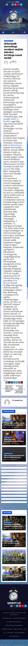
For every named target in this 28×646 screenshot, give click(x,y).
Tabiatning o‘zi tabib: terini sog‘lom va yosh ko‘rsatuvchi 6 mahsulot (9, 388)
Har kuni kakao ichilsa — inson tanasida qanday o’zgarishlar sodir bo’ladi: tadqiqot (14, 425)
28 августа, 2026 (9, 528)
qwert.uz (14, 61)
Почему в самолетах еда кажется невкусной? (13, 576)
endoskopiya (14, 145)
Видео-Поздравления (19, 632)
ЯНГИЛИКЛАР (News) (7, 618)
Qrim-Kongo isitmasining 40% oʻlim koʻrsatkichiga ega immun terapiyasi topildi (14, 457)
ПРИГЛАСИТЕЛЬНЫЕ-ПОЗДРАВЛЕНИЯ (14, 625)
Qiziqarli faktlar (8, 522)
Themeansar (15, 614)
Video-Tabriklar (10, 632)
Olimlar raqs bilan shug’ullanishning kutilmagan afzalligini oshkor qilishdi (14, 441)
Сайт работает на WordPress (9, 612)
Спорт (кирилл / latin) (9, 556)
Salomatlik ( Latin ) (9, 40)
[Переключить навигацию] (13, 32)
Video (25, 629)
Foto (5, 632)
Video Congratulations (14, 636)
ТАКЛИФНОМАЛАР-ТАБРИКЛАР (14, 621)
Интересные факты (8, 572)
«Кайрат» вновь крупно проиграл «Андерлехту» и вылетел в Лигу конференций (13, 560)
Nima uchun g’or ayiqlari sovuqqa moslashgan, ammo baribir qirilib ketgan (13, 526)
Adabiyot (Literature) (18, 629)
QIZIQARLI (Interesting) (7, 629)
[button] (22, 32)
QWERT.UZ (14, 22)
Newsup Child (22, 612)
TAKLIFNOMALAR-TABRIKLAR (19, 618)
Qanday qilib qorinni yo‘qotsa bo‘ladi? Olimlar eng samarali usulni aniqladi (18, 389)
